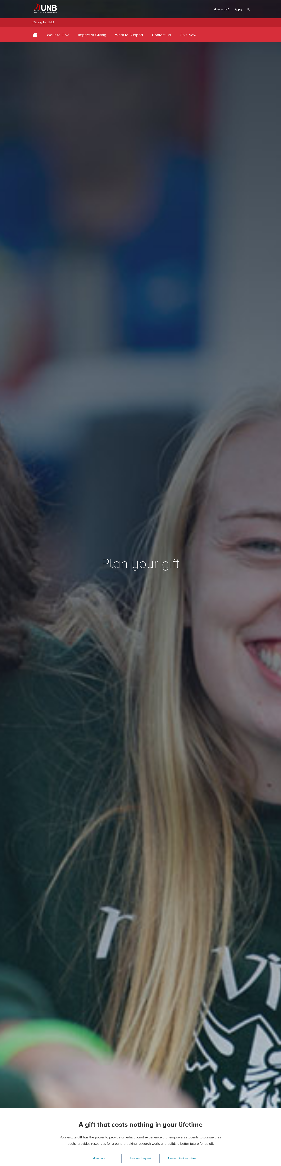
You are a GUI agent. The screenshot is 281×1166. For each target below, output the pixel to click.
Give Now (188, 35)
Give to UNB (221, 9)
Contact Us (161, 35)
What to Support (129, 35)
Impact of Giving (92, 35)
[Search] (248, 9)
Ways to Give (58, 35)
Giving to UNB (43, 22)
